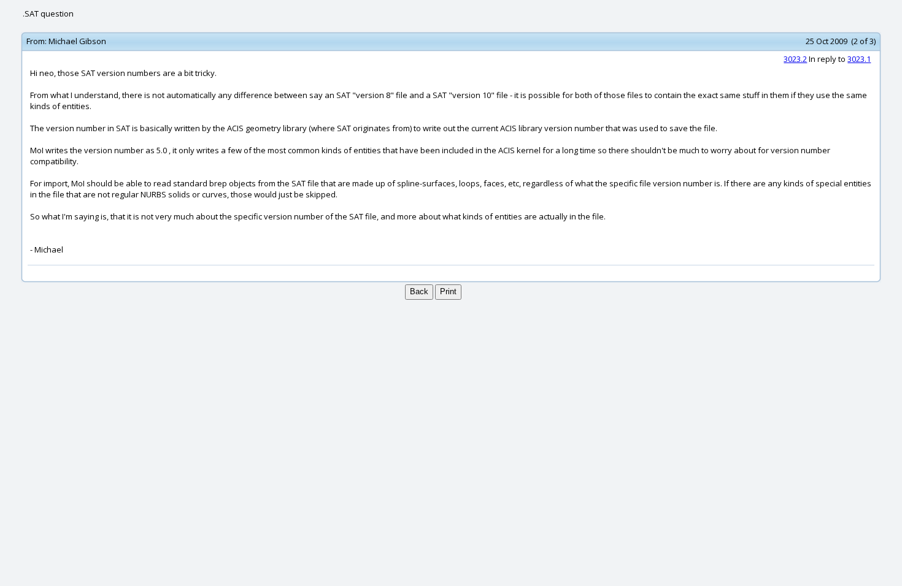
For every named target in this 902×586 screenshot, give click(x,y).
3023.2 (795, 58)
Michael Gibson (77, 41)
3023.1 (859, 58)
